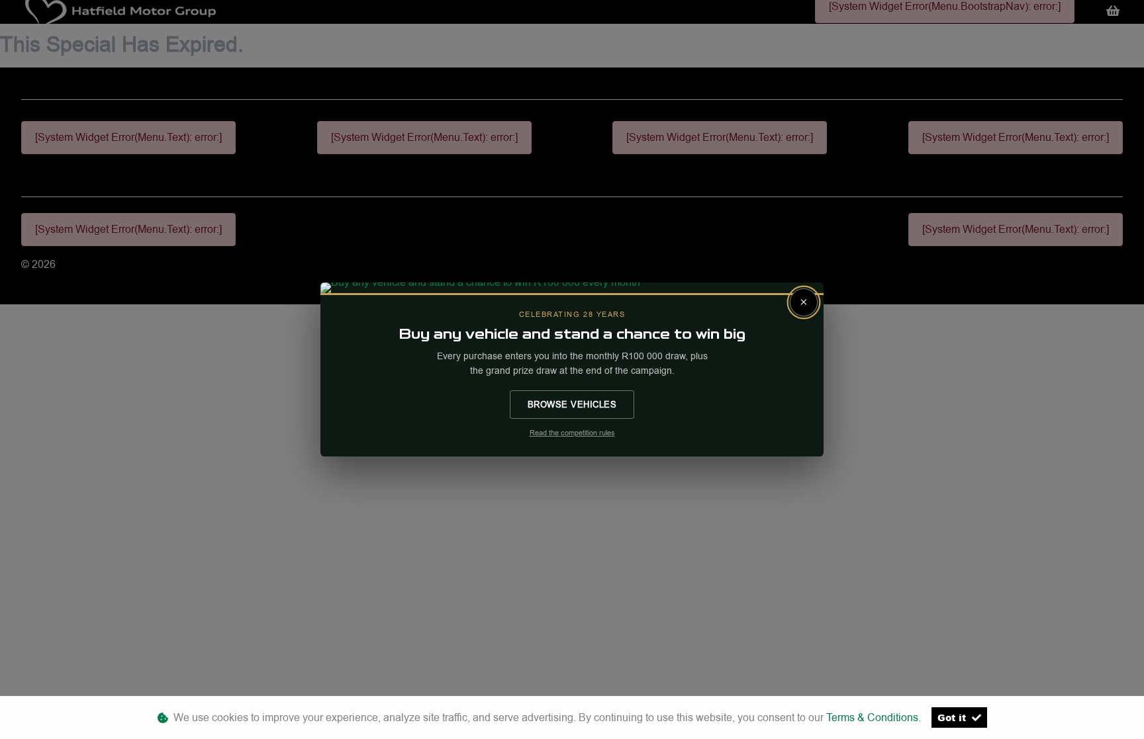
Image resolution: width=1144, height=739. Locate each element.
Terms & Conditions (872, 717)
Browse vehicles (572, 404)
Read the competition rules (572, 433)
